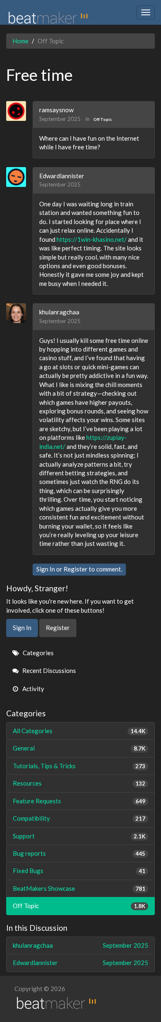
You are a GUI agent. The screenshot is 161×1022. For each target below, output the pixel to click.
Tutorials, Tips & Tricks (79, 765)
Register (76, 569)
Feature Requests (79, 801)
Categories (37, 652)
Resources (79, 783)
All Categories (79, 730)
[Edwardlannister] (19, 177)
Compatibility (79, 818)
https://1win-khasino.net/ (92, 239)
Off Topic (102, 119)
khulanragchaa (59, 312)
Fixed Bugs (79, 870)
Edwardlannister (61, 175)
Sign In (45, 569)
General (79, 748)
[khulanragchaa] (19, 313)
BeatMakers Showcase (79, 888)
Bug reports (79, 853)
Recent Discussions (48, 670)
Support (79, 836)
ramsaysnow (56, 109)
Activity (32, 688)
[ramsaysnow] (19, 111)
